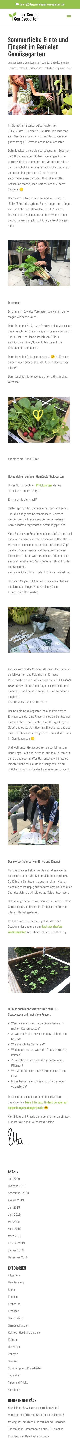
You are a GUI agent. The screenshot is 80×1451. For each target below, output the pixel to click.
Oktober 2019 (16, 1186)
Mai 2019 (14, 1221)
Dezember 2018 (18, 1257)
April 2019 (14, 1229)
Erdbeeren (14, 1304)
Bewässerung (16, 1282)
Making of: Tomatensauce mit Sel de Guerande (36, 1422)
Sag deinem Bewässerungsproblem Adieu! (33, 1408)
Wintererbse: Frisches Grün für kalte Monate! (36, 1415)
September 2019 (18, 1193)
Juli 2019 (14, 1207)
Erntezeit (22, 68)
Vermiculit (14, 1390)
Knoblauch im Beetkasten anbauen (29, 1436)
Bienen (12, 1290)
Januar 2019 (16, 1250)
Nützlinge (14, 1347)
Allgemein (63, 62)
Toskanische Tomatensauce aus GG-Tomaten (35, 1429)
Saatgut (13, 1361)
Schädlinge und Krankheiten (25, 1368)
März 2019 (14, 1236)
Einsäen (12, 68)
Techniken (48, 68)
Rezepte (13, 1354)
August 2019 (16, 1200)
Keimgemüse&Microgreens (24, 1332)
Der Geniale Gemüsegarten (26, 62)
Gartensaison (35, 68)
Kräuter (12, 1339)
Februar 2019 (16, 1243)
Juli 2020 (14, 1179)
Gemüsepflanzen (18, 1325)
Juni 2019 (14, 1214)
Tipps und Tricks (63, 68)
